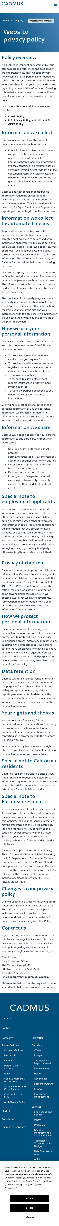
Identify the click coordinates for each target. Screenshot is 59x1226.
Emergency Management (41, 1095)
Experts (8, 1060)
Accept (29, 1198)
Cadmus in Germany (14, 1127)
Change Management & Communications (43, 1132)
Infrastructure (41, 1068)
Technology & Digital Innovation (43, 1062)
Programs (39, 1125)
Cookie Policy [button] (32, 1181)
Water (37, 1050)
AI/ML (37, 1159)
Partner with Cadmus (11, 1067)
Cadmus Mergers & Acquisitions (14, 1080)
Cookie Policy (16, 116)
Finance (38, 1089)
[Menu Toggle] (55, 4)
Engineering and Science (43, 1113)
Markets (6, 1111)
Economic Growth (44, 1083)
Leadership (10, 1055)
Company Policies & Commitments (15, 1088)
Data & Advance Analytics (43, 1153)
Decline (29, 1208)
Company (18, 20)
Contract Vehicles (13, 1050)
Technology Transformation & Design (43, 1143)
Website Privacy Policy (13, 1096)
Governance (40, 1078)
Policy (37, 1119)
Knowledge (8, 1119)
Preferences (30, 1217)
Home (6, 20)
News (7, 1073)
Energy (38, 1055)
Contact (6, 1028)
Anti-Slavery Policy (14, 1102)
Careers (6, 1018)
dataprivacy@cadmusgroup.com (29, 977)
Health (37, 1073)
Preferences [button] (11, 1188)
